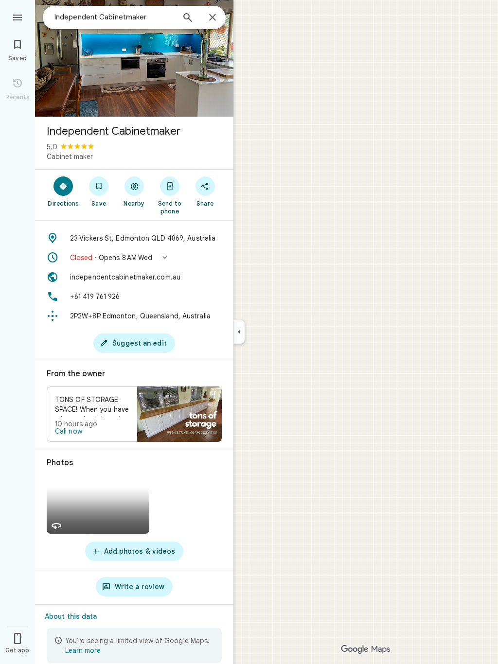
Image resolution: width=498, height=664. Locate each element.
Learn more (83, 650)
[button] (134, 257)
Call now (68, 431)
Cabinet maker (70, 156)
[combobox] (114, 17)
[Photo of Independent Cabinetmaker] (134, 58)
